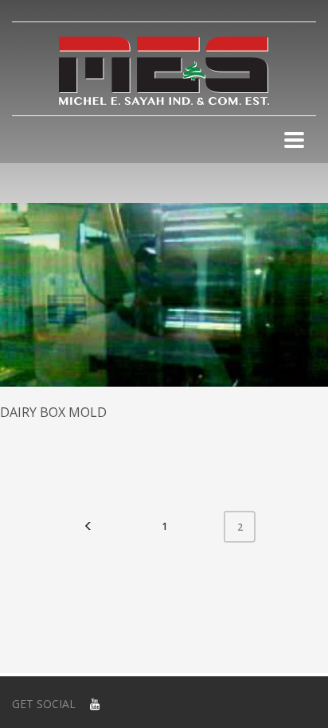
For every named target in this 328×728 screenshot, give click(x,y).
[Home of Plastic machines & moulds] (164, 70)
